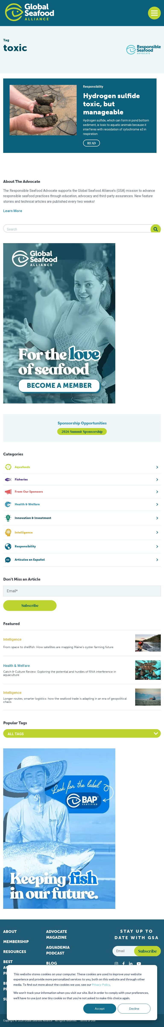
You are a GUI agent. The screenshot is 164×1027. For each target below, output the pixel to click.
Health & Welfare (16, 666)
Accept (100, 1008)
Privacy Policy (101, 984)
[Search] (156, 229)
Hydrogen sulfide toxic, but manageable (111, 104)
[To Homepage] (29, 12)
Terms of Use (87, 1020)
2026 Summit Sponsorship (82, 431)
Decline (134, 1008)
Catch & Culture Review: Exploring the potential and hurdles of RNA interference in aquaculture (59, 673)
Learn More (12, 211)
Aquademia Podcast (58, 950)
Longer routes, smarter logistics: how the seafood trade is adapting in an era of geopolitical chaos (65, 700)
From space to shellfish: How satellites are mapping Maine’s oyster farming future (58, 647)
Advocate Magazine (56, 934)
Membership (16, 941)
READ (91, 143)
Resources (14, 951)
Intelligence (12, 639)
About (10, 931)
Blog (51, 963)
